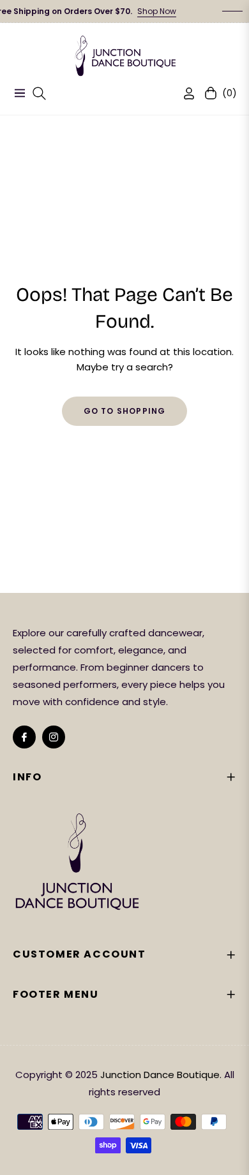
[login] (184, 93)
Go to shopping (125, 410)
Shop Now (149, 11)
